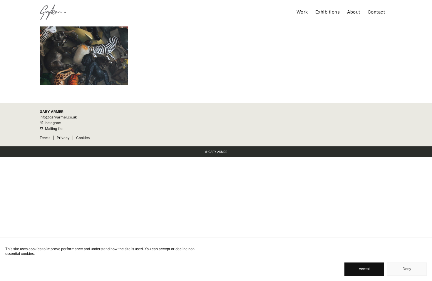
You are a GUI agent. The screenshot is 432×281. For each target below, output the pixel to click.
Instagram (52, 123)
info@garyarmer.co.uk (58, 117)
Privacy (63, 138)
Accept (364, 269)
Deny (407, 269)
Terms (45, 138)
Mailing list (53, 128)
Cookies (83, 138)
